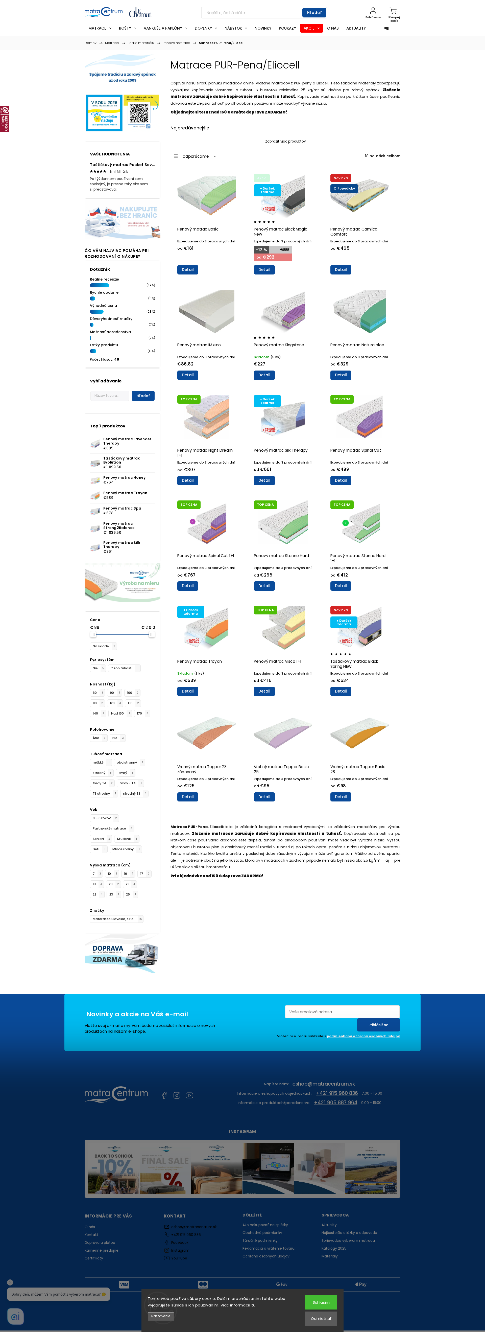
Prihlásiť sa (379, 1024)
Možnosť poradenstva (110, 331)
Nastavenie (161, 1316)
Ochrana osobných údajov (266, 1256)
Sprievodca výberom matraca (348, 1240)
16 (128, 873)
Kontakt (91, 1234)
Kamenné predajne (101, 1250)
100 (132, 693)
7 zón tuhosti (124, 668)
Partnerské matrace (112, 828)
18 (97, 884)
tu (253, 1305)
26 (131, 894)
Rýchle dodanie (104, 292)
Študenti (127, 839)
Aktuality (329, 1224)
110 (98, 703)
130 (133, 703)
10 (112, 873)
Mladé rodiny (126, 849)
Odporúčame (195, 156)
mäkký (101, 762)
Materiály (330, 1256)
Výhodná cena (103, 305)
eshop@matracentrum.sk (324, 1083)
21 (130, 884)
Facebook (164, 1095)
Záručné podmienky (260, 1240)
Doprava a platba (100, 1242)
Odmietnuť (321, 1318)
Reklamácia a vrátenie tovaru (269, 1248)
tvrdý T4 (103, 783)
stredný (102, 773)
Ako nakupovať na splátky (265, 1224)
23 (114, 894)
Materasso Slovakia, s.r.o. (117, 919)
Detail (188, 269)
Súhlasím (321, 1302)
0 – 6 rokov (105, 818)
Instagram (177, 1095)
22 (97, 894)
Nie (98, 668)
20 (114, 884)
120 (115, 703)
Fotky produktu (104, 345)
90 (115, 693)
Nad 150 (120, 713)
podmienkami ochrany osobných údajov (363, 1036)
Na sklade (104, 646)
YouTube (189, 1095)
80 (98, 693)
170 (142, 713)
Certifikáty (94, 1258)
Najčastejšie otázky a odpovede (349, 1232)
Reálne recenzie (104, 279)
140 (98, 713)
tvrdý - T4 (130, 783)
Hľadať (314, 12)
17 (145, 873)
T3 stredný (104, 793)
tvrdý (125, 773)
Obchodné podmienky (262, 1232)
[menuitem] (99, 28)
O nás (90, 1226)
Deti (99, 849)
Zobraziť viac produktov (285, 141)
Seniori (101, 839)
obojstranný (130, 762)
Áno (99, 738)
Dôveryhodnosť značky (111, 318)
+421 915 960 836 (337, 1093)
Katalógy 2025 (334, 1248)
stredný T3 (134, 793)
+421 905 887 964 (335, 1102)
